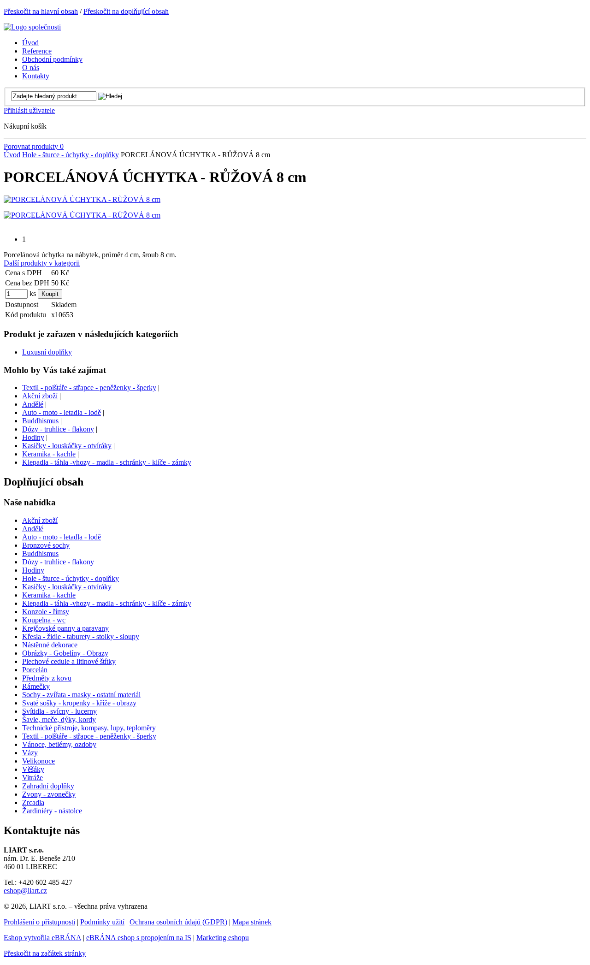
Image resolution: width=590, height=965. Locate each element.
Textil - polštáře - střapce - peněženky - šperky (89, 387)
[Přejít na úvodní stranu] (32, 27)
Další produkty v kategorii (42, 263)
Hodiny (33, 437)
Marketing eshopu (222, 937)
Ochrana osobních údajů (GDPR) (178, 922)
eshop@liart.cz (25, 890)
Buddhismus (40, 421)
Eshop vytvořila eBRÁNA (42, 937)
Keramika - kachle (49, 454)
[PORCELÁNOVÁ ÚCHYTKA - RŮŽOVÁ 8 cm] (82, 199)
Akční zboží (40, 396)
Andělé (32, 404)
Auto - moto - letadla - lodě (61, 412)
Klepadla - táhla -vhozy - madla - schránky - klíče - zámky (106, 462)
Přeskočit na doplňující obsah (126, 11)
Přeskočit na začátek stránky (45, 953)
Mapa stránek (251, 922)
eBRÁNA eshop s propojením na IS (138, 937)
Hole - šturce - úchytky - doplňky (70, 155)
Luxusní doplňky (47, 352)
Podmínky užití (102, 922)
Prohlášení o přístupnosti (39, 922)
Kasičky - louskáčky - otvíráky (67, 446)
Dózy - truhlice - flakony (58, 429)
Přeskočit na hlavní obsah (41, 11)
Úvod (12, 155)
